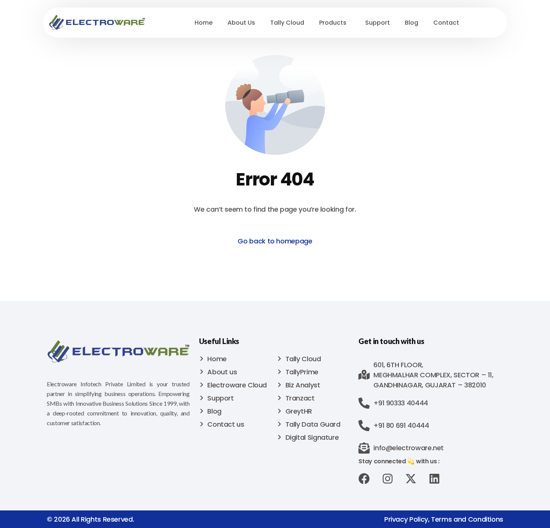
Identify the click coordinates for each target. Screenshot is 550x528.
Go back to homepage (275, 241)
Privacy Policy (406, 519)
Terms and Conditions (467, 519)
